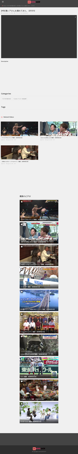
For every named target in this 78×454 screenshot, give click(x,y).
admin (3, 139)
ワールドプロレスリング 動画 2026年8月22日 (12, 137)
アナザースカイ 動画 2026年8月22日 (30, 421)
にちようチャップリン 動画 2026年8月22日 (32, 332)
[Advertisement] (39, 36)
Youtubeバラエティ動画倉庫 (20, 98)
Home (4, 5)
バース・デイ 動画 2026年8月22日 (30, 287)
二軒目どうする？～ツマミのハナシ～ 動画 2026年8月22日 (15, 161)
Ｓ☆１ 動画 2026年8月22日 (28, 377)
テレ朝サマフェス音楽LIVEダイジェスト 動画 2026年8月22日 (37, 309)
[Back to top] (73, 450)
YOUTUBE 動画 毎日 (11, 5)
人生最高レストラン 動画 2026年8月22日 (32, 399)
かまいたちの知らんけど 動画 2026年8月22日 (51, 137)
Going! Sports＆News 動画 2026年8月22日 (33, 354)
